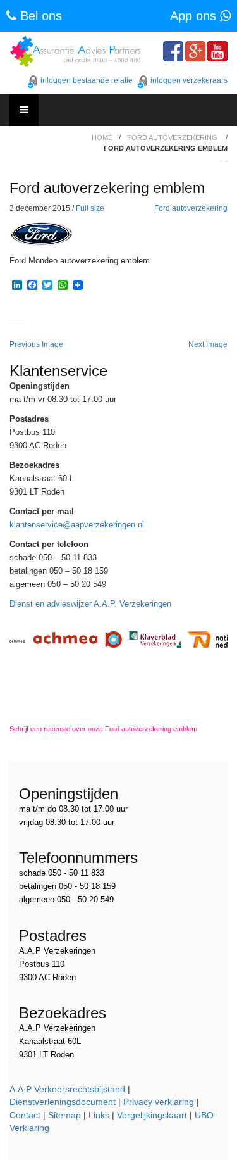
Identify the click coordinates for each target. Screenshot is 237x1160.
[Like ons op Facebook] (173, 51)
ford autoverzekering (172, 137)
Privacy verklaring (158, 1102)
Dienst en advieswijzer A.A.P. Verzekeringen (90, 603)
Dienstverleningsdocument (62, 1102)
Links (98, 1115)
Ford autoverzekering (191, 208)
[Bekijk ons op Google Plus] (195, 51)
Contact (24, 1115)
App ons (195, 16)
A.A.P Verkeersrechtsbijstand (67, 1089)
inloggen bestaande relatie (86, 80)
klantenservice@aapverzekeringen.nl (76, 524)
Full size (90, 208)
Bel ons (39, 16)
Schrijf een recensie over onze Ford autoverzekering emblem (103, 729)
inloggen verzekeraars (189, 80)
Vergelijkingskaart (152, 1115)
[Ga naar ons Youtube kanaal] (217, 51)
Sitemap (64, 1115)
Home (102, 137)
